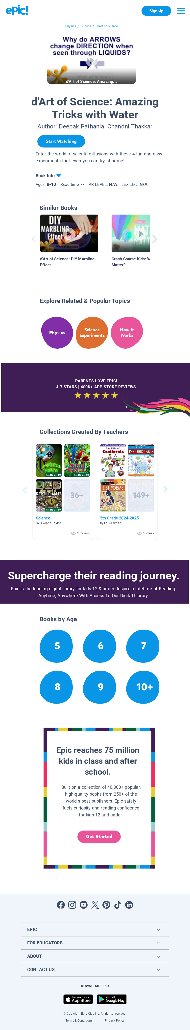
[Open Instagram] (72, 905)
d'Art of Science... (108, 26)
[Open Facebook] (61, 905)
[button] (63, 490)
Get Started (99, 836)
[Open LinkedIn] (129, 905)
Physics (70, 26)
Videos (86, 26)
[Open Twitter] (95, 905)
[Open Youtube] (84, 905)
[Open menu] (181, 11)
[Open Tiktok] (118, 905)
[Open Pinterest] (106, 905)
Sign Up (156, 10)
